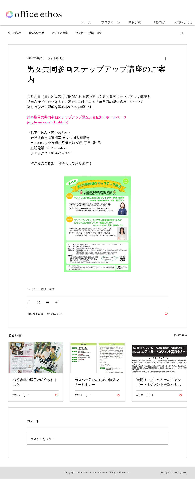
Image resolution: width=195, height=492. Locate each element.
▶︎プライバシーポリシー (173, 472)
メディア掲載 (60, 32)
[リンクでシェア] (57, 302)
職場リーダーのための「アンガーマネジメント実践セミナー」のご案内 (158, 382)
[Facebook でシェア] (29, 302)
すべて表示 (180, 335)
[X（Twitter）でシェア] (38, 302)
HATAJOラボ (36, 32)
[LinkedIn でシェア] (47, 302)
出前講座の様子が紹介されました (35, 382)
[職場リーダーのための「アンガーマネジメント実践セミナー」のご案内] (159, 357)
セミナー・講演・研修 (88, 32)
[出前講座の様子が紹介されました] (35, 357)
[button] (182, 32)
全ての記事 (14, 32)
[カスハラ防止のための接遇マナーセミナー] (97, 357)
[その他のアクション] (165, 58)
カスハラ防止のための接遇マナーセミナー (97, 382)
